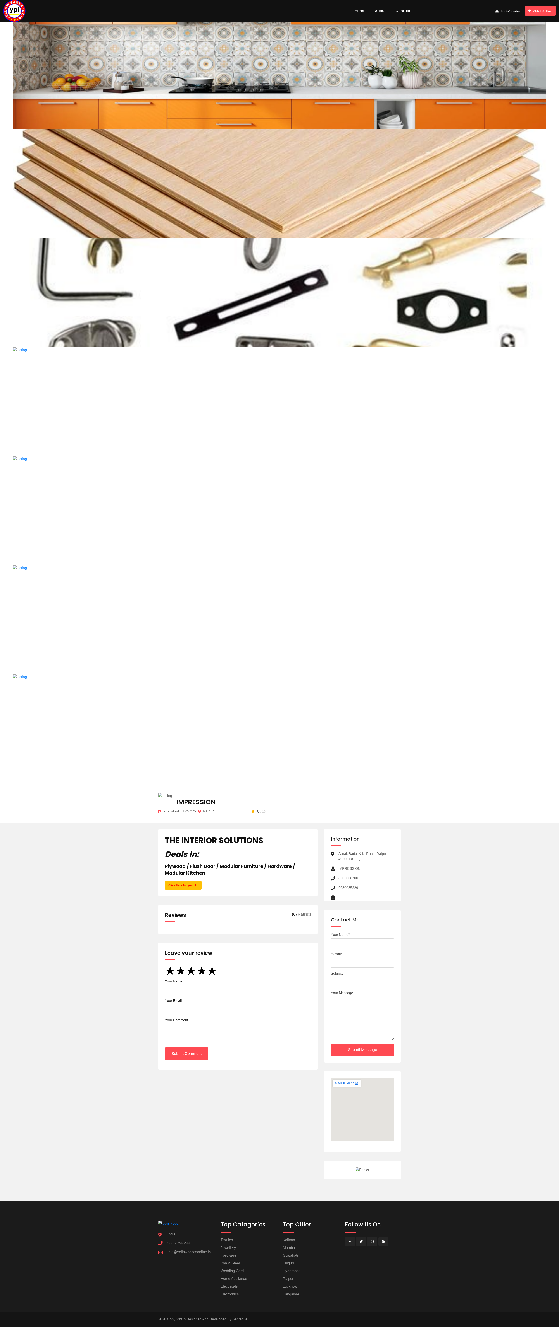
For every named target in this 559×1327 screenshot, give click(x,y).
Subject (337, 973)
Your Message (342, 993)
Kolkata (289, 1240)
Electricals (229, 1286)
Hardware (228, 1255)
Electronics (230, 1294)
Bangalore (291, 1294)
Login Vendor (510, 11)
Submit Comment (186, 1053)
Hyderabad (291, 1271)
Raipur (288, 1279)
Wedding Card (232, 1271)
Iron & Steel (230, 1263)
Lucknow (290, 1286)
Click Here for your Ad (183, 885)
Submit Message (362, 1049)
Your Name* (340, 934)
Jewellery (228, 1248)
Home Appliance (234, 1279)
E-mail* (336, 954)
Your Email (173, 1001)
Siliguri (288, 1263)
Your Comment (176, 1020)
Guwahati (290, 1255)
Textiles (227, 1240)
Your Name (173, 981)
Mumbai (289, 1248)
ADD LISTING (542, 10)
